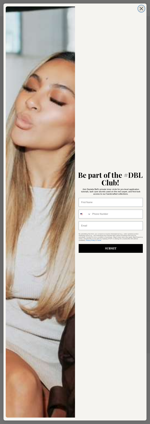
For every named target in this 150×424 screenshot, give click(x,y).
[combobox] (85, 214)
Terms (99, 240)
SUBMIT (110, 248)
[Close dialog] (141, 8)
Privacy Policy (90, 240)
